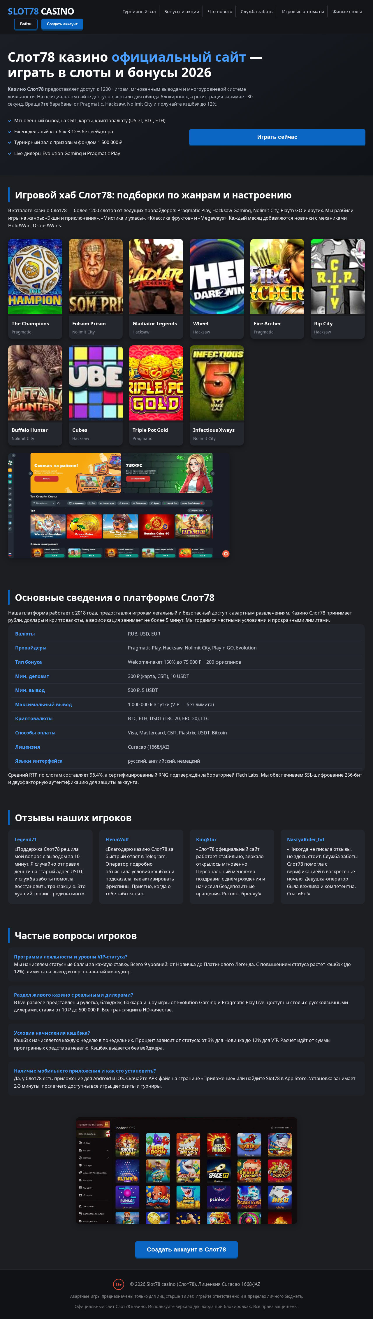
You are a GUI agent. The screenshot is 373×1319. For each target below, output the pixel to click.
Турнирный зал (139, 11)
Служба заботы (257, 11)
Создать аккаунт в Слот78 (186, 1249)
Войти (25, 24)
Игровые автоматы (303, 11)
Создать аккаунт (62, 24)
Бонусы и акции (181, 11)
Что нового (220, 11)
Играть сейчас (277, 137)
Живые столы (347, 11)
